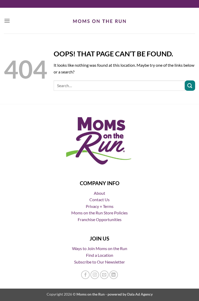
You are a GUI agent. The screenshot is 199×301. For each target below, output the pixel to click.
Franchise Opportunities (100, 219)
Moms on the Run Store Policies (99, 212)
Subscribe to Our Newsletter (99, 261)
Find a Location (99, 255)
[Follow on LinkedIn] (113, 274)
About (99, 193)
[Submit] (190, 85)
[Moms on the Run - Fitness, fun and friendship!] (99, 20)
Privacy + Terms (99, 206)
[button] (7, 20)
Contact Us (99, 199)
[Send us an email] (104, 274)
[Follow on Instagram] (94, 274)
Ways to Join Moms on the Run (99, 248)
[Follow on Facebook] (85, 274)
